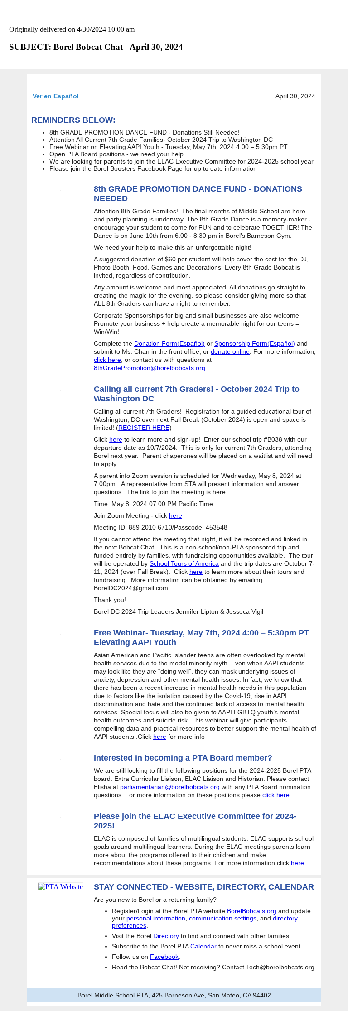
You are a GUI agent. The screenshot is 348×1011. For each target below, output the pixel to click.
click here (107, 359)
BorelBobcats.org (251, 911)
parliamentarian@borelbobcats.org (170, 786)
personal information (155, 918)
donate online (230, 351)
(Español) (191, 343)
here (115, 439)
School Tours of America (184, 563)
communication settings (222, 918)
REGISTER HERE (143, 427)
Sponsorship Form (240, 343)
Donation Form (155, 343)
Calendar (203, 946)
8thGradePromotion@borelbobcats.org (149, 367)
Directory (166, 935)
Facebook (164, 956)
